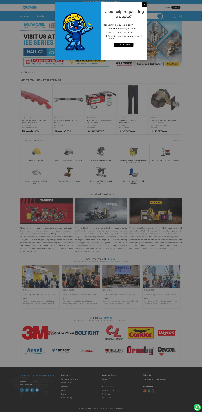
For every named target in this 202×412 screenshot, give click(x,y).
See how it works (124, 45)
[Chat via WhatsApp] (197, 407)
